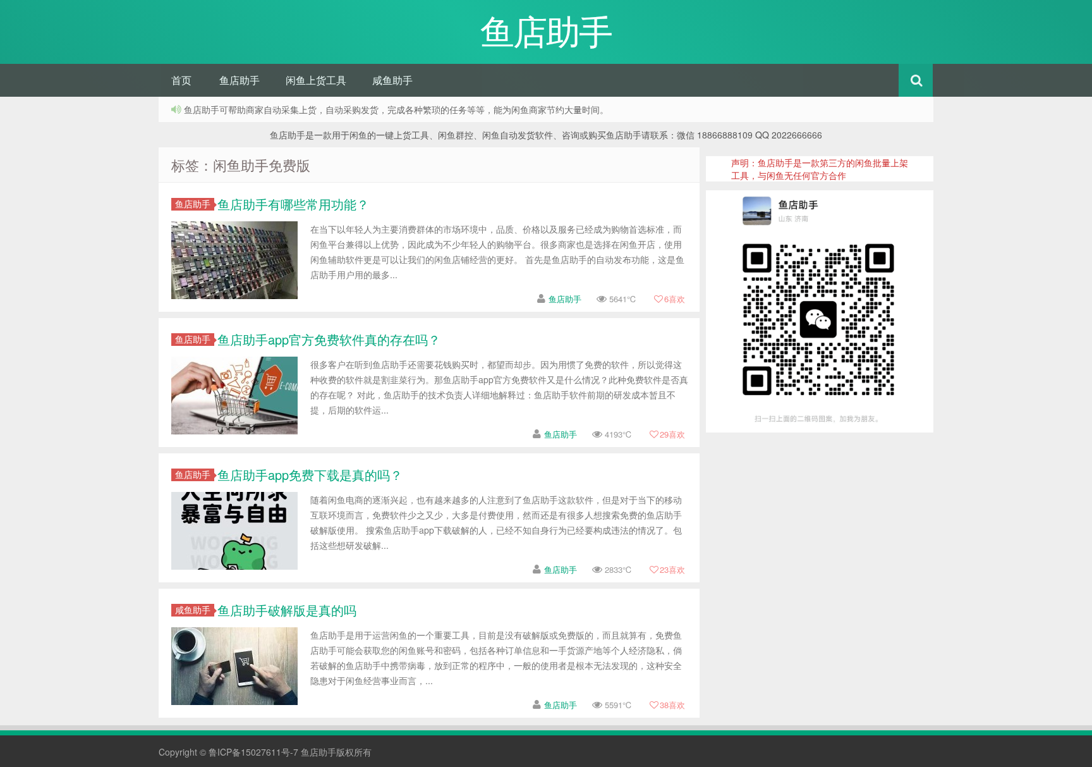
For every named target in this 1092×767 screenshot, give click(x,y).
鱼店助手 (239, 80)
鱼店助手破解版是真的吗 (286, 610)
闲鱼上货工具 (316, 80)
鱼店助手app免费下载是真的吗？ (310, 474)
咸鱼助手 (392, 80)
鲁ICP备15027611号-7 (253, 752)
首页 (181, 80)
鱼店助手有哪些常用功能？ (293, 204)
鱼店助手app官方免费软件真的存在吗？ (328, 339)
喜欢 (674, 299)
